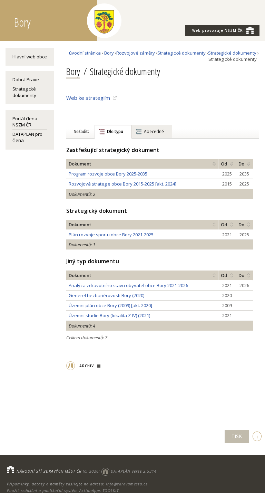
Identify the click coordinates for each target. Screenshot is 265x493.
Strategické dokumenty (24, 92)
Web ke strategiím (88, 97)
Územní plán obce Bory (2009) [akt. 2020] (110, 305)
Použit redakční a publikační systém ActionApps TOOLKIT (63, 490)
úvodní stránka (85, 53)
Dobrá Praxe (25, 79)
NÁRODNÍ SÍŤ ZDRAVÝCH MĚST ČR (49, 471)
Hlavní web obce (29, 57)
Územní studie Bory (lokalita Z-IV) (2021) (109, 315)
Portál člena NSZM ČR (24, 121)
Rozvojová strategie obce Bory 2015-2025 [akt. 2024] (122, 184)
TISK (237, 436)
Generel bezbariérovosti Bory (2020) (106, 295)
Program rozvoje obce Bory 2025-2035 (108, 174)
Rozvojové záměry (135, 53)
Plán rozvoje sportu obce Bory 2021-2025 (111, 234)
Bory (109, 53)
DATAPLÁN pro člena (27, 137)
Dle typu (115, 131)
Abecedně (154, 131)
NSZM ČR (217, 30)
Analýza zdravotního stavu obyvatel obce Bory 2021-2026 (128, 285)
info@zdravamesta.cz (127, 483)
